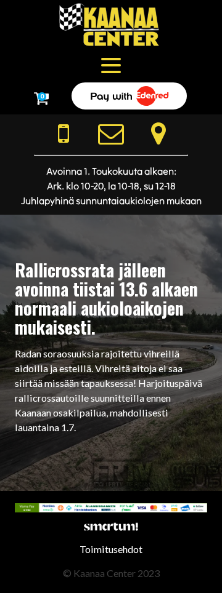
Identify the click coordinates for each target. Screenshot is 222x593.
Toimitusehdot (111, 549)
